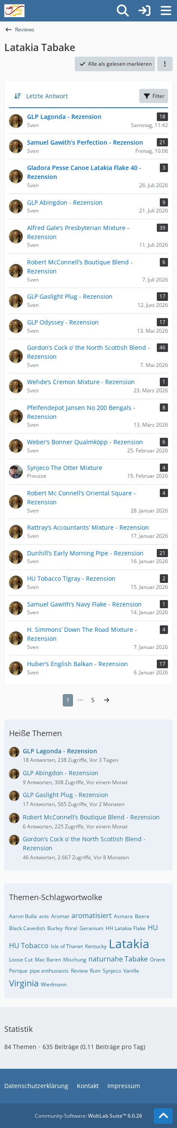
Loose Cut (21, 959)
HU (153, 927)
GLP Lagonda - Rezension (60, 751)
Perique (18, 970)
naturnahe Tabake (118, 959)
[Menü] (165, 10)
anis (44, 916)
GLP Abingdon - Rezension (60, 773)
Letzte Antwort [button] (47, 96)
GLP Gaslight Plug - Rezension (65, 795)
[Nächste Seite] (106, 700)
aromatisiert (91, 915)
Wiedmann (54, 984)
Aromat (60, 916)
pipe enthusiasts (49, 970)
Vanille (131, 970)
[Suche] (122, 10)
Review (79, 970)
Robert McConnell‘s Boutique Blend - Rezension (91, 817)
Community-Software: (88, 1115)
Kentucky (96, 946)
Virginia (24, 983)
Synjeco (112, 970)
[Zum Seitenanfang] (163, 1116)
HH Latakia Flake (126, 928)
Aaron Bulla (23, 916)
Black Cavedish (27, 928)
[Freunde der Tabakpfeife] (14, 10)
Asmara (123, 916)
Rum (95, 970)
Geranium (91, 928)
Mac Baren (48, 959)
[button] (165, 64)
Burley (55, 928)
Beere (142, 916)
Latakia (129, 943)
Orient (157, 959)
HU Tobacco (29, 945)
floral (71, 928)
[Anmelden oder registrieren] (144, 10)
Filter (159, 96)
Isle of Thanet (67, 946)
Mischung (74, 959)
